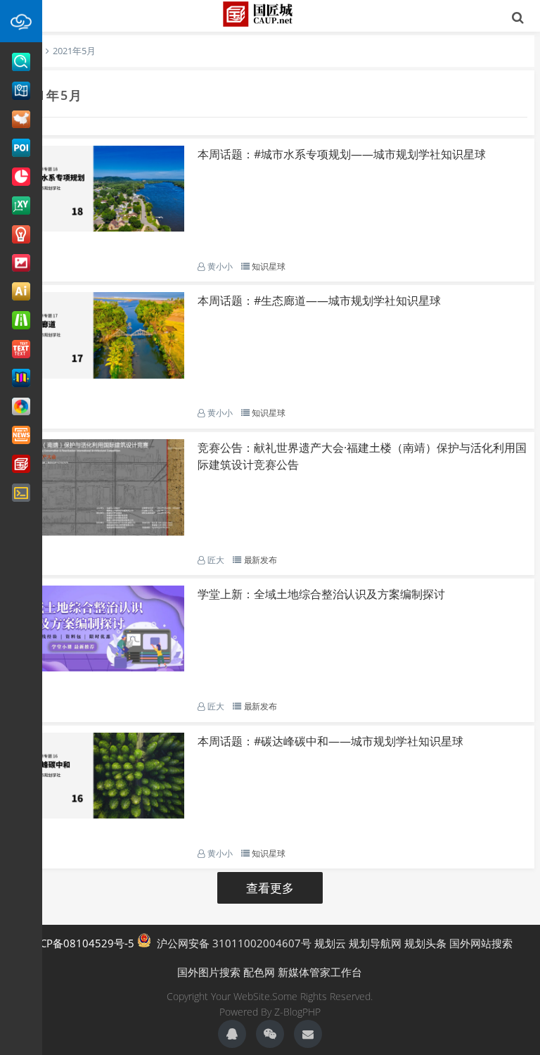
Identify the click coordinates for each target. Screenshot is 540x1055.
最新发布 (260, 560)
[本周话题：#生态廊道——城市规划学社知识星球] (99, 374)
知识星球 (268, 266)
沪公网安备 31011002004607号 (231, 943)
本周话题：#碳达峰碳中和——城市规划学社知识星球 (330, 741)
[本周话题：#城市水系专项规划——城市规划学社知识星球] (99, 227)
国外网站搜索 (481, 943)
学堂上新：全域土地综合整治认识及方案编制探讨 (321, 594)
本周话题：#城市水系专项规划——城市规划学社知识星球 (342, 154)
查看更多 (270, 888)
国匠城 (270, 14)
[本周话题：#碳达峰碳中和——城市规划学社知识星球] (99, 814)
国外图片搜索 (208, 972)
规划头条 (425, 943)
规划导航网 (375, 943)
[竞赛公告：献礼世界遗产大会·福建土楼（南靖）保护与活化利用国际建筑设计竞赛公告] (99, 531)
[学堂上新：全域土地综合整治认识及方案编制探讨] (99, 667)
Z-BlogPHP (297, 1011)
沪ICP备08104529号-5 (80, 943)
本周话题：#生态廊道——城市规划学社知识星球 (319, 300)
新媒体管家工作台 (320, 972)
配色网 (259, 972)
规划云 (330, 943)
